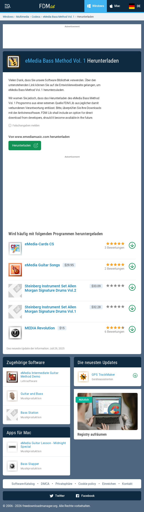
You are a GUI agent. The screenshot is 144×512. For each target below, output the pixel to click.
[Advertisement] (72, 36)
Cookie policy (87, 484)
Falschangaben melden (26, 125)
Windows (8, 16)
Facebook (87, 496)
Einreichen (109, 484)
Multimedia (22, 16)
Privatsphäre (64, 484)
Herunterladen (21, 145)
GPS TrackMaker (103, 374)
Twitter (60, 496)
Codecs (36, 16)
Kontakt (127, 484)
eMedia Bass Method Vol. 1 (58, 16)
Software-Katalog (23, 484)
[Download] (135, 375)
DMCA (45, 484)
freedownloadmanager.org (39, 506)
